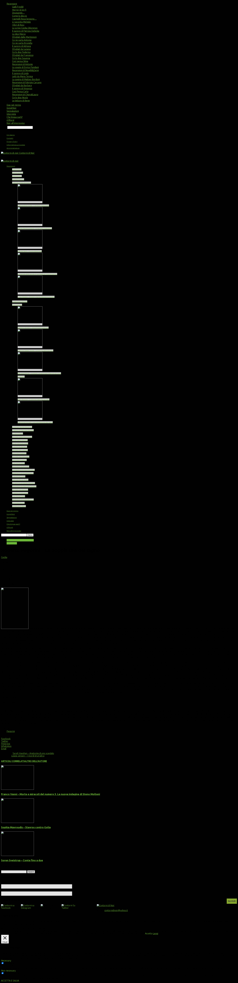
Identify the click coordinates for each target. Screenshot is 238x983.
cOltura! (10, 120)
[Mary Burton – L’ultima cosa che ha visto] (30, 396)
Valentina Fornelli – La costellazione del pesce (35, 422)
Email (5, 890)
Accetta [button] (148, 933)
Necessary (9, 963)
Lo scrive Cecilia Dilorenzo (24, 28)
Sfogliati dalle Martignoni (24, 37)
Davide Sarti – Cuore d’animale (30, 251)
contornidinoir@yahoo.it (116, 910)
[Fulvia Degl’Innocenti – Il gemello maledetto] (30, 225)
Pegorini (11, 731)
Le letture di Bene (21, 100)
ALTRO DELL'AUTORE (35, 761)
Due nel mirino (14, 105)
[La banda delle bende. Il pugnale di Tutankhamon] (30, 271)
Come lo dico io (19, 16)
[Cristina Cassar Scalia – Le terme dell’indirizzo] (30, 347)
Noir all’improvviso (16, 123)
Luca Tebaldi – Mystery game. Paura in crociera (36, 297)
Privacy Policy (12, 141)
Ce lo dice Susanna (21, 58)
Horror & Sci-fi (19, 10)
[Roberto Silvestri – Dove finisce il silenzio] (30, 324)
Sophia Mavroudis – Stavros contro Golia (26, 827)
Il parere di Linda (20, 73)
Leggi (155, 933)
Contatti (10, 138)
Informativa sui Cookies (16, 145)
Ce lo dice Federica (21, 52)
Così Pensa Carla (20, 91)
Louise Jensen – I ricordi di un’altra (27, 756)
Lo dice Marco (19, 34)
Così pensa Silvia (20, 61)
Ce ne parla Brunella (22, 43)
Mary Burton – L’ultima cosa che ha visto (33, 399)
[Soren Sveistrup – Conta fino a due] (17, 855)
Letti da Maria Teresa (22, 76)
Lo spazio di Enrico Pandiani (25, 67)
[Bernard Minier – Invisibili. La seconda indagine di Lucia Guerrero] (30, 370)
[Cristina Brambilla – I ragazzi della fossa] (30, 202)
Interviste (11, 114)
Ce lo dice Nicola (20, 97)
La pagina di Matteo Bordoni (26, 79)
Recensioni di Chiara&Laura (25, 94)
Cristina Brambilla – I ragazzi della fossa (33, 205)
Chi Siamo (11, 135)
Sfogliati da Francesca (22, 55)
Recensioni (12, 3)
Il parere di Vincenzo (22, 88)
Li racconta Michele (21, 22)
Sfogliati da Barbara (22, 85)
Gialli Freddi (17, 7)
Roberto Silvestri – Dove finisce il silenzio (33, 328)
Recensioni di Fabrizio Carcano (26, 82)
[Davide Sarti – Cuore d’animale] (30, 248)
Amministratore (13, 148)
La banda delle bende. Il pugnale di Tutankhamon (37, 274)
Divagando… (18, 13)
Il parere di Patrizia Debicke (25, 31)
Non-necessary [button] (8, 970)
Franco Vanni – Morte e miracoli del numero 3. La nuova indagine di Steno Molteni (50, 794)
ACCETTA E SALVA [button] (10, 980)
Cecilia (4, 557)
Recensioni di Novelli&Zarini (25, 70)
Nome (4, 883)
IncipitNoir (12, 108)
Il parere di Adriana (21, 46)
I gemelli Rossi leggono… (24, 19)
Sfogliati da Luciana (21, 49)
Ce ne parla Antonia (21, 40)
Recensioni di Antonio (22, 64)
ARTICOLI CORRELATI (12, 761)
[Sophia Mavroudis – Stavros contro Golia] (17, 822)
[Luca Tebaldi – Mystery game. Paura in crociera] (30, 293)
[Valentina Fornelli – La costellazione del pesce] (30, 419)
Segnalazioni (13, 111)
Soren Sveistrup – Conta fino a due (22, 860)
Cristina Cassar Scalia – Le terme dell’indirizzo (35, 350)
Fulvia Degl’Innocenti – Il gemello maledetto (35, 228)
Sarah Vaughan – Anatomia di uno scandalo (33, 753)
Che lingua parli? (14, 117)
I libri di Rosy (18, 25)
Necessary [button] (6, 960)
